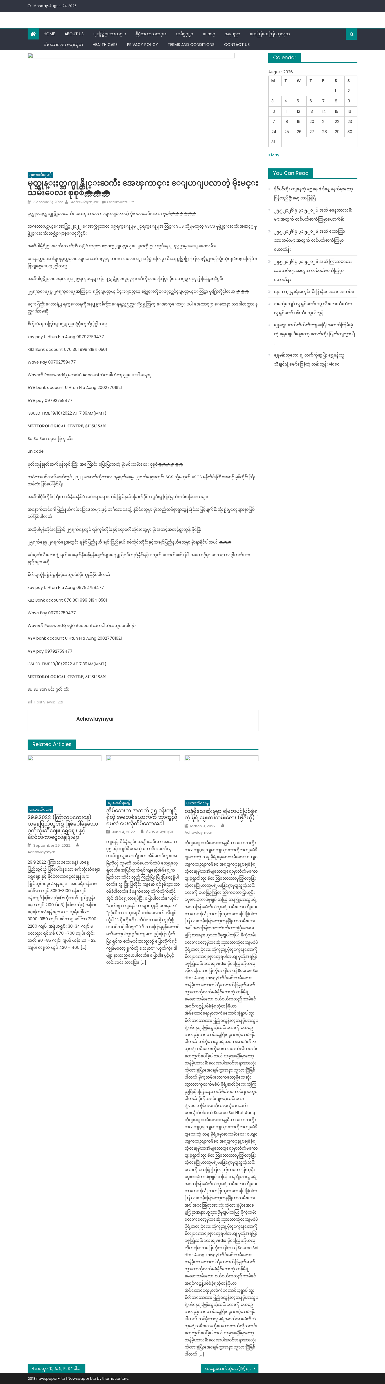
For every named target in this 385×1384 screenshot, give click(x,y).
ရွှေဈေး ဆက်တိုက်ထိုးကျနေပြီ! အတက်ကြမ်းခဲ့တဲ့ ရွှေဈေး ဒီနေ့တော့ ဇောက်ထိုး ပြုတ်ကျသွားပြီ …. (314, 334)
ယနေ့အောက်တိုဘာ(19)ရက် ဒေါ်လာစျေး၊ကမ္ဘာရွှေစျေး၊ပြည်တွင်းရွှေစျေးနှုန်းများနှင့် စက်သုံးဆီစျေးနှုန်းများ (231, 1368)
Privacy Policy (142, 44)
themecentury (115, 1378)
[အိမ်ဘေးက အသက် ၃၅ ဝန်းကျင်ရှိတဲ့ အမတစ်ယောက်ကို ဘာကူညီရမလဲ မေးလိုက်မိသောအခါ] (143, 775)
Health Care (105, 44)
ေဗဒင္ (209, 34)
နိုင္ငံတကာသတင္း (151, 34)
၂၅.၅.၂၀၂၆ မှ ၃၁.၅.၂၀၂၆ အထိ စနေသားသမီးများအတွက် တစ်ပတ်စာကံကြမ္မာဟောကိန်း (313, 214)
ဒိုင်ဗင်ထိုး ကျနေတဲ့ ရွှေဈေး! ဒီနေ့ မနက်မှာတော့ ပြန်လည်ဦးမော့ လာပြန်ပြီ (313, 193)
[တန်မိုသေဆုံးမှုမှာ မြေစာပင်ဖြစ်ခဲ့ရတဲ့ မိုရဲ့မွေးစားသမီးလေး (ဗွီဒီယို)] (221, 776)
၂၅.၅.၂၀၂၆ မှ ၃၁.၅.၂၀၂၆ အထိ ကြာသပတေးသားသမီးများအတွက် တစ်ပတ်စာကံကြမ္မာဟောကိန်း (313, 270)
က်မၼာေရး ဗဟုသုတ (63, 44)
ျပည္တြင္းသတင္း (109, 34)
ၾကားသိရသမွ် (40, 174)
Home (49, 34)
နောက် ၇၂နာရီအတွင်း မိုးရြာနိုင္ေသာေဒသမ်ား (314, 291)
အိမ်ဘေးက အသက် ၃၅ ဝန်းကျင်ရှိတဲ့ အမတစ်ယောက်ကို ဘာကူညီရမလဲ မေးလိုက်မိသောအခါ (141, 817)
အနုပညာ (232, 34)
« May (273, 155)
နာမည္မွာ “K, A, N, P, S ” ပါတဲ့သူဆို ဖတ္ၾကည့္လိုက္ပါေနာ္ (60, 1368)
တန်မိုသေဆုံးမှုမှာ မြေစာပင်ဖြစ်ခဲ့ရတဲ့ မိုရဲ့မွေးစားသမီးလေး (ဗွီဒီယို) (221, 814)
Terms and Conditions (191, 44)
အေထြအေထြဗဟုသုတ (270, 34)
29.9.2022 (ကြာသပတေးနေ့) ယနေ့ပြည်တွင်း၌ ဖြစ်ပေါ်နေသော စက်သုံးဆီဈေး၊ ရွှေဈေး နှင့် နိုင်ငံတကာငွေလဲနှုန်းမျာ (63, 827)
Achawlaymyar (84, 202)
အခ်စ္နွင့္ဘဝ (184, 34)
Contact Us (237, 44)
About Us (74, 34)
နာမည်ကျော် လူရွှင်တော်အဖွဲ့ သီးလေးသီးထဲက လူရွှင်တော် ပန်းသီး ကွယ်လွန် (313, 308)
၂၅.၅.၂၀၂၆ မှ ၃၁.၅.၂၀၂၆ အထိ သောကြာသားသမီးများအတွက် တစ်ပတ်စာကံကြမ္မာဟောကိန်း (309, 240)
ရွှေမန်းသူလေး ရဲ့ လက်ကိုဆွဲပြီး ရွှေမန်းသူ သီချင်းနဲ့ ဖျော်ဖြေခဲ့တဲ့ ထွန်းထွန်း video (309, 359)
